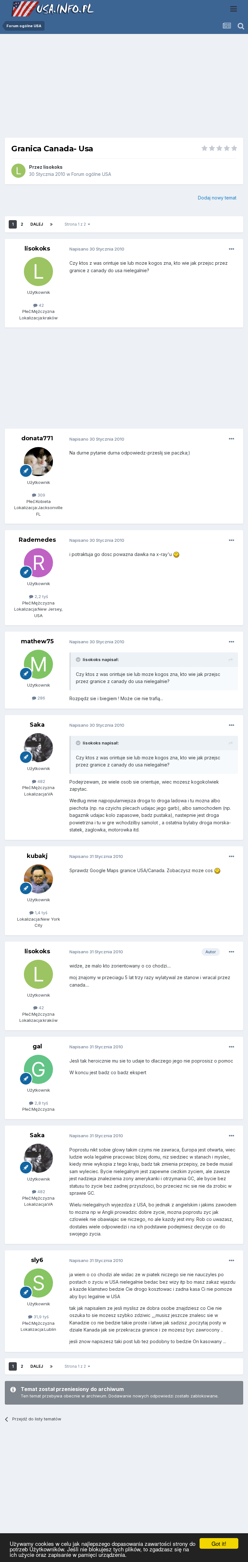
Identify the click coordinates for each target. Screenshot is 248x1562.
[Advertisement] (124, 88)
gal (37, 1046)
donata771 (37, 438)
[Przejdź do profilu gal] (38, 1069)
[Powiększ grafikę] (176, 554)
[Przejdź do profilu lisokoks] (18, 171)
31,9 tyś (40, 1316)
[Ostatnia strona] (51, 224)
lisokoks (53, 167)
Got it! (219, 1543)
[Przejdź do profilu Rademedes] (38, 562)
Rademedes (37, 539)
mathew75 (37, 641)
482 (40, 781)
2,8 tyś (40, 1103)
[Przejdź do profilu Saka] (38, 747)
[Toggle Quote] (79, 659)
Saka (37, 724)
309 (40, 494)
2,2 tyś (40, 596)
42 (40, 305)
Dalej (36, 224)
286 (40, 698)
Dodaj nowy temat (217, 197)
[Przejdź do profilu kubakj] (38, 878)
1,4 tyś (40, 912)
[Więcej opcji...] (231, 249)
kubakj (37, 856)
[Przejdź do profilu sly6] (38, 1283)
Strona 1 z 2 (76, 224)
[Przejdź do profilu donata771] (38, 461)
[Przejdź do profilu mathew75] (38, 664)
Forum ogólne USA (91, 174)
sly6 (37, 1260)
